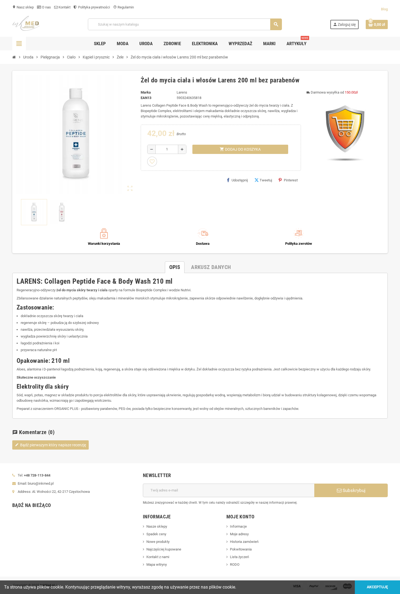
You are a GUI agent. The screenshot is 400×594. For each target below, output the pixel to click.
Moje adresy (239, 534)
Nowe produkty (158, 542)
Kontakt (64, 7)
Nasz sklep (23, 7)
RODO (234, 564)
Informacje (238, 526)
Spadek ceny (156, 534)
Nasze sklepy (156, 526)
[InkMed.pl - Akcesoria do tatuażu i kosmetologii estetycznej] (26, 24)
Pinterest (291, 180)
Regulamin (123, 7)
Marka (146, 92)
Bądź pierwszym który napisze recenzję (50, 445)
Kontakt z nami (157, 557)
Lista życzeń (239, 557)
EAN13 (146, 98)
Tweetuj (266, 180)
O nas (46, 7)
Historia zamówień (244, 542)
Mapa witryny (156, 564)
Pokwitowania (241, 549)
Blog (384, 9)
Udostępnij (240, 180)
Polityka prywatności (93, 7)
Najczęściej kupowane (163, 549)
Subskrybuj (353, 490)
